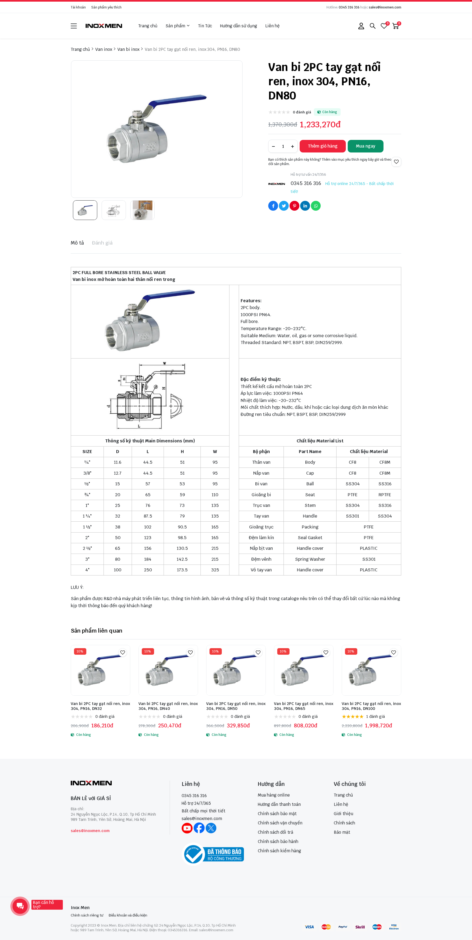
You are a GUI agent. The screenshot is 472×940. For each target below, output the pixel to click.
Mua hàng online (274, 795)
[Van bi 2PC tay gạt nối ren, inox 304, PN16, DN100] (371, 670)
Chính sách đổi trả (275, 832)
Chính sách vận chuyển (280, 823)
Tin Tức (205, 25)
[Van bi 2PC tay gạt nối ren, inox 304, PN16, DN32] (100, 670)
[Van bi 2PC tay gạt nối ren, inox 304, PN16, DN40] (168, 670)
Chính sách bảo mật (277, 813)
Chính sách (344, 823)
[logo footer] (114, 783)
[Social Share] (273, 206)
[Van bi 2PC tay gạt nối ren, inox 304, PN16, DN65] (303, 670)
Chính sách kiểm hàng (279, 850)
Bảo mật (342, 832)
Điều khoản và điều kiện (128, 915)
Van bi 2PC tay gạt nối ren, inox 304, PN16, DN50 (236, 706)
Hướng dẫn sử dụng (238, 25)
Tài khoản (78, 7)
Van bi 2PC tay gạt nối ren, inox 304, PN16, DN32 (100, 706)
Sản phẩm (175, 25)
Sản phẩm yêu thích (106, 7)
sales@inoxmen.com (385, 7)
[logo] (104, 26)
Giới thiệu (343, 813)
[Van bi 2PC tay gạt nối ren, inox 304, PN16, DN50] (236, 670)
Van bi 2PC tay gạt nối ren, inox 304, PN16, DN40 (168, 706)
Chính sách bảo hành (278, 841)
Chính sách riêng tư (87, 915)
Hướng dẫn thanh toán (279, 804)
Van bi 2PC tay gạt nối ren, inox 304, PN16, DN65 (303, 706)
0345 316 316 (349, 7)
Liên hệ (272, 25)
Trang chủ (147, 25)
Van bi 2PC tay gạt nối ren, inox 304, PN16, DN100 (371, 706)
